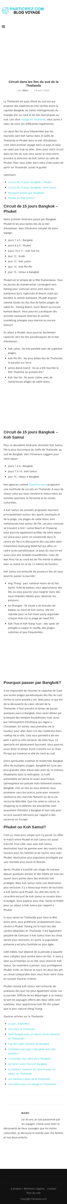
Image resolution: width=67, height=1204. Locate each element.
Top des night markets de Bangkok (28, 1043)
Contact (51, 1188)
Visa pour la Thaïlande (21, 1029)
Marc (26, 90)
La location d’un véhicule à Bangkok (29, 1058)
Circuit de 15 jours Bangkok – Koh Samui (32, 187)
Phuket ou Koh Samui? (21, 198)
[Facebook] (32, 1176)
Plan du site (33, 1193)
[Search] (63, 26)
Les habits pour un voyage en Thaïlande (32, 1084)
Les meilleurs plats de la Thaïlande (29, 1079)
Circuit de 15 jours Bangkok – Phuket (30, 182)
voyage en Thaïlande (33, 119)
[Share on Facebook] (31, 1100)
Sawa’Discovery (38, 484)
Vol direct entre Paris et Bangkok (27, 1064)
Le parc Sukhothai (18, 1023)
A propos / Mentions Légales (28, 1188)
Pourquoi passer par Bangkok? (26, 193)
